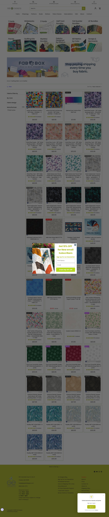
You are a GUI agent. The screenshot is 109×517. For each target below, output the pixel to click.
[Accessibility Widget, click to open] (2, 509)
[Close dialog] (75, 245)
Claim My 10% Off (65, 270)
